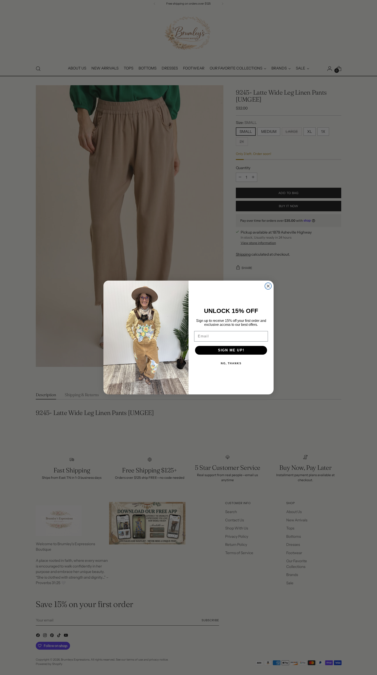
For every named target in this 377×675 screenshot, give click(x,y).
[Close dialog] (268, 286)
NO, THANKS (231, 363)
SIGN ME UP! (231, 350)
